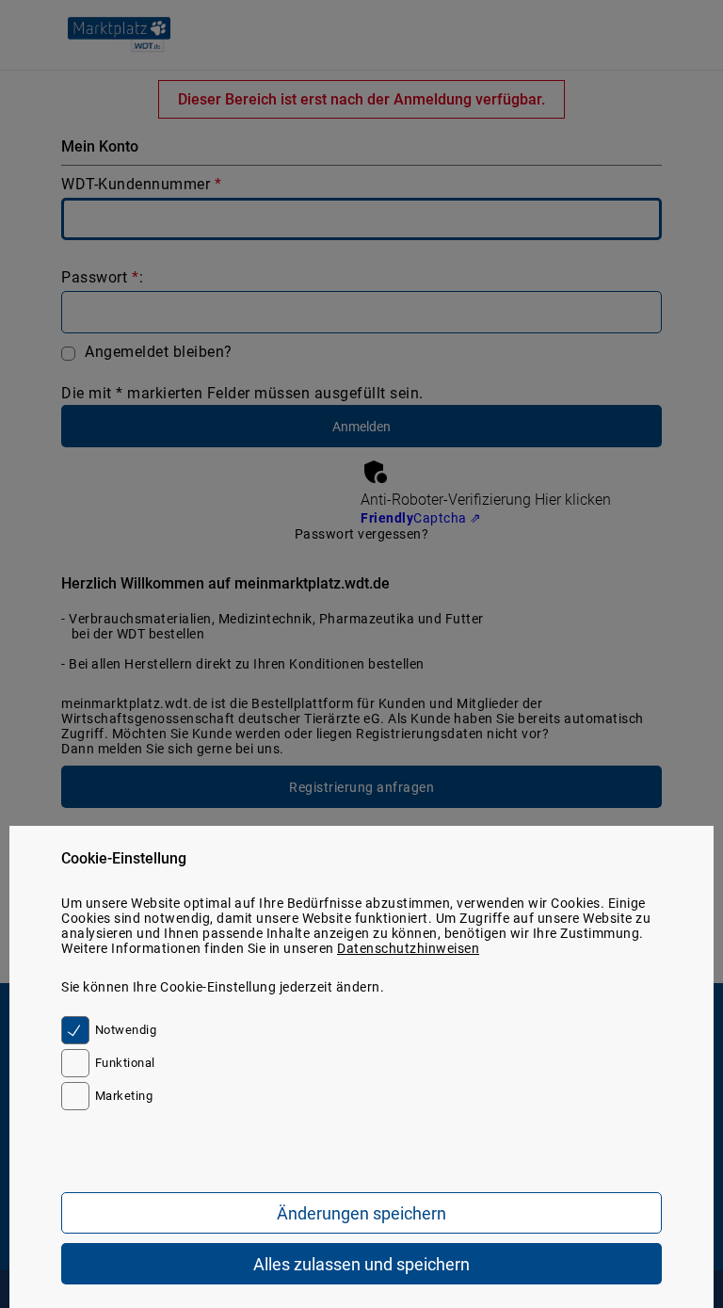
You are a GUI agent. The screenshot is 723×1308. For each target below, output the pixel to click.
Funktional (125, 1063)
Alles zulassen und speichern (361, 1264)
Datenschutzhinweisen (408, 948)
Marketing (124, 1096)
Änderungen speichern (361, 1213)
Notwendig (125, 1030)
